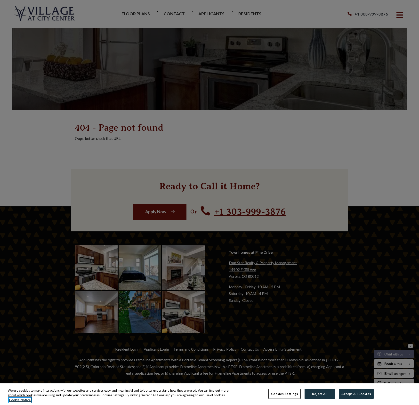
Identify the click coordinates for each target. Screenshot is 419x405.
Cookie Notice (20, 400)
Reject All (319, 394)
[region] (209, 394)
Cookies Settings (284, 394)
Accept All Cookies (356, 394)
